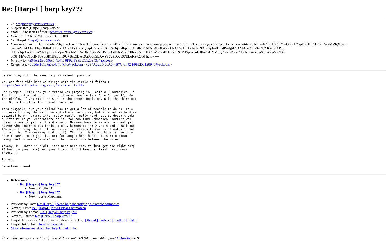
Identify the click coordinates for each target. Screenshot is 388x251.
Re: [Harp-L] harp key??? (40, 184)
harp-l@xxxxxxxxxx (43, 40)
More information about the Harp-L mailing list (44, 228)
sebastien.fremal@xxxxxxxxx (71, 32)
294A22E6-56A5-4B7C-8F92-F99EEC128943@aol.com (70, 60)
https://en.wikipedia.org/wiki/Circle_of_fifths (43, 85)
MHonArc (124, 238)
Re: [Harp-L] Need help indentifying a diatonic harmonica (78, 204)
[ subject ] (106, 220)
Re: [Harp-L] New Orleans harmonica (59, 208)
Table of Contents (50, 224)
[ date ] (132, 220)
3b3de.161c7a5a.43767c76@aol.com (56, 64)
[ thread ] (91, 220)
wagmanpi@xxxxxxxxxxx (35, 24)
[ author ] (120, 220)
